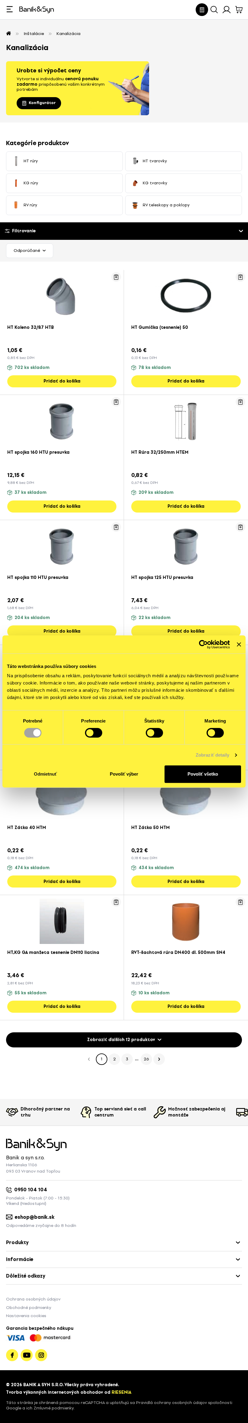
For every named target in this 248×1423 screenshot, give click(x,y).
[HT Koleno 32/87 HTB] (61, 295)
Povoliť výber (124, 774)
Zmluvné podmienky (54, 1408)
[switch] (93, 733)
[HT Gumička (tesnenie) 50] (186, 295)
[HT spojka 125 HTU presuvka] (186, 545)
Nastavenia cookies (26, 1315)
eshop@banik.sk (34, 1217)
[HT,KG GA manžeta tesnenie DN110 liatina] (61, 920)
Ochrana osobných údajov (33, 1299)
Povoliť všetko (203, 774)
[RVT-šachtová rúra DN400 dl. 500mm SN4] (186, 920)
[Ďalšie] (159, 1059)
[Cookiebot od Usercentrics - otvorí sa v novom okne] (203, 644)
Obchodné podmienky (28, 1307)
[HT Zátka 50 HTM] (186, 795)
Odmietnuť (45, 774)
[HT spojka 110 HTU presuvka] (61, 545)
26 (146, 1059)
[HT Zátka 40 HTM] (61, 795)
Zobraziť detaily (213, 755)
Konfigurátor (42, 102)
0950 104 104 (30, 1190)
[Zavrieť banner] (239, 644)
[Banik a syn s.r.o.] (8, 34)
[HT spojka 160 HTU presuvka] (61, 420)
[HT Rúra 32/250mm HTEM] (186, 420)
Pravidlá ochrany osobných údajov (171, 1402)
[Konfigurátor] (202, 9)
